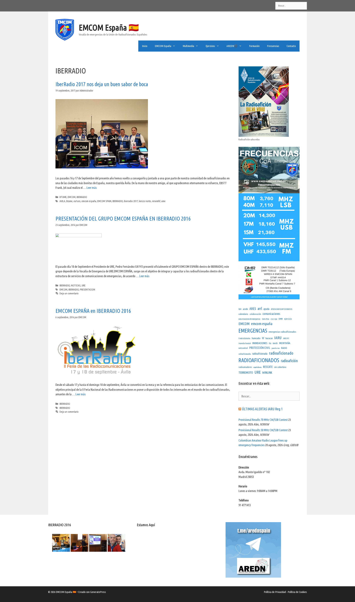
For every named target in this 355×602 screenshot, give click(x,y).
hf (263, 338)
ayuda (266, 308)
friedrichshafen (244, 338)
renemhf (156, 201)
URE (83, 285)
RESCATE (268, 366)
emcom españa (89, 201)
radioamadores (245, 367)
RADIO (284, 347)
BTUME (63, 197)
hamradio (256, 338)
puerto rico (276, 348)
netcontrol (243, 348)
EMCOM (71, 197)
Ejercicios (210, 46)
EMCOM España (163, 46)
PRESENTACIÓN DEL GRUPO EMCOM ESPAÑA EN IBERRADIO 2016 (123, 218)
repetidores (257, 367)
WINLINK (267, 372)
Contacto (291, 46)
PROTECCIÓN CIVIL (259, 347)
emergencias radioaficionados (282, 331)
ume (163, 201)
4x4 (240, 309)
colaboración (255, 314)
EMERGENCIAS (253, 331)
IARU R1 (286, 338)
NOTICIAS (76, 285)
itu (270, 343)
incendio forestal (245, 343)
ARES (252, 309)
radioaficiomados (245, 354)
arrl (260, 309)
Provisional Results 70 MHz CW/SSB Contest (263, 419)
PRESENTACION (87, 289)
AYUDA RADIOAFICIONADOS (281, 309)
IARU (278, 337)
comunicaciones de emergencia (249, 319)
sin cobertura (280, 367)
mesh (275, 343)
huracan (269, 338)
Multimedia (188, 46)
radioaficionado (281, 353)
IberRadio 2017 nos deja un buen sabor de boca (101, 84)
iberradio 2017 (131, 201)
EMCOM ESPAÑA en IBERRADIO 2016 (93, 311)
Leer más (92, 187)
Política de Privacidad (275, 591)
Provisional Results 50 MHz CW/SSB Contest (263, 430)
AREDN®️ (232, 46)
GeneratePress (98, 591)
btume (69, 201)
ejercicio (288, 319)
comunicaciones (271, 313)
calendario (243, 313)
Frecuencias (273, 46)
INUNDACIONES (259, 343)
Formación (254, 46)
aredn (245, 308)
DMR (281, 319)
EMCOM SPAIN (104, 201)
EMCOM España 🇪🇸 (109, 27)
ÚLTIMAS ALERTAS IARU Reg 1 (262, 409)
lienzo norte (145, 201)
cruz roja (274, 319)
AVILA (62, 201)
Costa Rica (265, 319)
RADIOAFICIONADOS (259, 360)
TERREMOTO (246, 372)
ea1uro (77, 201)
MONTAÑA (284, 343)
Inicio (144, 46)
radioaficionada (259, 353)
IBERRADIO (82, 197)
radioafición (289, 361)
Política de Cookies (297, 591)
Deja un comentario (69, 293)
